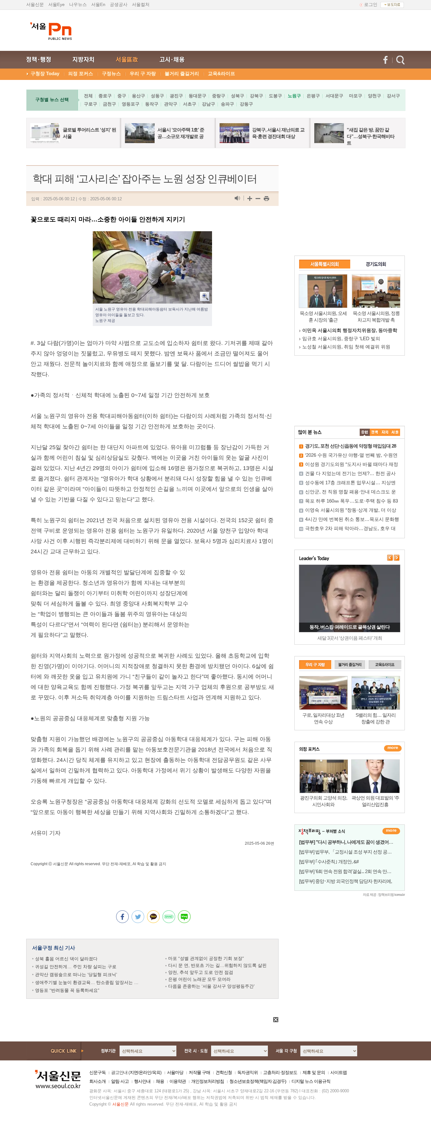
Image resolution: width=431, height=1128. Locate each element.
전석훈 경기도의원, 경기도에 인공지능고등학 (349, 346)
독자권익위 (247, 1072)
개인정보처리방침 (207, 1081)
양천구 (374, 95)
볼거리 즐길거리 (182, 73)
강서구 (393, 95)
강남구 (208, 103)
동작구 (151, 103)
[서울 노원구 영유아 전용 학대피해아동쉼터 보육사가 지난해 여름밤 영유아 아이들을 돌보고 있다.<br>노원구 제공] (152, 236)
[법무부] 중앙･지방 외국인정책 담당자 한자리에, (345, 881)
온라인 (145, 1072)
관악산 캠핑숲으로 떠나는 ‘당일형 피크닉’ (76, 974)
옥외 (156, 1072)
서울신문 (35, 4)
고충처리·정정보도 (280, 1072)
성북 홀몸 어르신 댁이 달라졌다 (66, 958)
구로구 (90, 103)
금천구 (109, 103)
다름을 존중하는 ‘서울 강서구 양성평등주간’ (211, 986)
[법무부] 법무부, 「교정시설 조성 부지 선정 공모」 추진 (352, 851)
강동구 (246, 103)
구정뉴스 (111, 73)
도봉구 (275, 95)
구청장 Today (45, 73)
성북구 (237, 95)
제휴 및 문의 (314, 1072)
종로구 (105, 95)
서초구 (189, 103)
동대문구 (197, 95)
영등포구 (130, 103)
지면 (134, 1072)
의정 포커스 (80, 73)
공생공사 (118, 4)
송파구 (227, 103)
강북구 (256, 95)
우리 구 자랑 (143, 73)
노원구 (294, 95)
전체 (88, 95)
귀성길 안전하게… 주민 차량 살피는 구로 (75, 966)
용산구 (138, 95)
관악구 (170, 103)
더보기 (391, 831)
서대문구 (334, 95)
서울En (98, 4)
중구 (121, 95)
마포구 (355, 95)
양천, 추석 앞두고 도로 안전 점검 (200, 972)
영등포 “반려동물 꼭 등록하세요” (67, 990)
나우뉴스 (78, 4)
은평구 (313, 95)
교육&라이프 (221, 73)
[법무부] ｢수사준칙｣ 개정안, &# (328, 861)
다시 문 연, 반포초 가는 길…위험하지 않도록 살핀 (217, 965)
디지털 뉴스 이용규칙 (311, 1081)
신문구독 (97, 1072)
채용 (160, 1081)
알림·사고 (120, 1081)
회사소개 (97, 1081)
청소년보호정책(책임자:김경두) (257, 1081)
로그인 (370, 4)
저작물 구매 (199, 1072)
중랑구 (218, 95)
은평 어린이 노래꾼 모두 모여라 (199, 979)
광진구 (176, 95)
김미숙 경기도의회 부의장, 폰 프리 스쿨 (344, 338)
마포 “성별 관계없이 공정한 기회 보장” (206, 958)
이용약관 (177, 1081)
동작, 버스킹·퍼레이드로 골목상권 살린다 (350, 627)
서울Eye (56, 4)
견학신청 (224, 1072)
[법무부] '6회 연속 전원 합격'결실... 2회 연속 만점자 (347, 871)
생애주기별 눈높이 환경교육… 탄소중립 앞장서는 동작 (89, 982)
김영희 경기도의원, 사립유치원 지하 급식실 (348, 330)
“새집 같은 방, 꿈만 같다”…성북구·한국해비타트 (370, 136)
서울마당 (175, 1072)
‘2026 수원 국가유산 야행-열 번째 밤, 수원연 (351, 455)
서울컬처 (141, 4)
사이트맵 (338, 1072)
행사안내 (142, 1081)
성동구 (157, 95)
